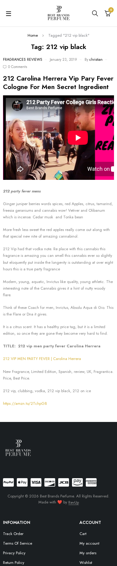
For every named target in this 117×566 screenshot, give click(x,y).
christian (96, 59)
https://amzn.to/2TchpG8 (25, 403)
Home (33, 35)
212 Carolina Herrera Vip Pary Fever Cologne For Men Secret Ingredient (58, 82)
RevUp (73, 502)
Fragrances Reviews (22, 59)
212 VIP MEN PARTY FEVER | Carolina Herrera (42, 358)
